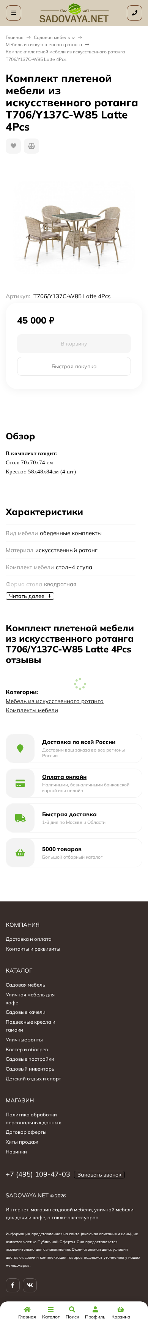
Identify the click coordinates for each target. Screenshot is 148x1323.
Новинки (16, 1152)
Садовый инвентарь (30, 1069)
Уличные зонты (24, 1040)
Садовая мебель (52, 37)
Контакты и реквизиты (33, 949)
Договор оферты (26, 1132)
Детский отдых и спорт (33, 1079)
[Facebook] (13, 1285)
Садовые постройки (30, 1059)
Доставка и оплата (29, 939)
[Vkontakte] (30, 1285)
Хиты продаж (22, 1142)
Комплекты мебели (32, 710)
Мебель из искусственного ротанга (44, 44)
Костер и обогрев (27, 1049)
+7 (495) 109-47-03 (38, 1174)
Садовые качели (26, 1012)
